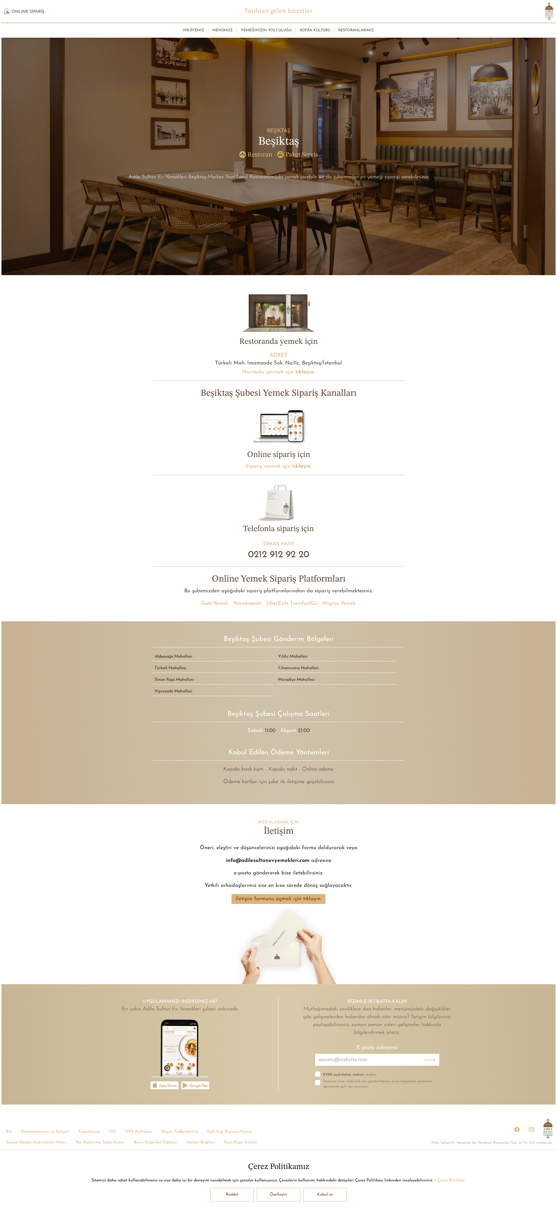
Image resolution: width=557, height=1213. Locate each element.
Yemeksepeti (247, 603)
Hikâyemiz (193, 30)
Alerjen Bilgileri (200, 1142)
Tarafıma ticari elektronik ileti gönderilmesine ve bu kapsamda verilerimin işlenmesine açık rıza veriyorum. (377, 1084)
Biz (9, 1131)
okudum (350, 1074)
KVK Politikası (138, 1131)
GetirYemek (214, 603)
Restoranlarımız (356, 30)
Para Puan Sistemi (240, 1142)
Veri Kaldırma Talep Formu (99, 1142)
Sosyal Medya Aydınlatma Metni (36, 1142)
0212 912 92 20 (278, 555)
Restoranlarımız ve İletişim (45, 1131)
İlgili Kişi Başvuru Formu (229, 1131)
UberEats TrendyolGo (292, 603)
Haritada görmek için (278, 372)
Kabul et (325, 1194)
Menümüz (222, 30)
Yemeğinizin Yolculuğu (266, 30)
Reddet (232, 1194)
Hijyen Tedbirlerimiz (179, 1131)
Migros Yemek (339, 603)
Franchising (89, 1131)
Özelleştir (278, 1194)
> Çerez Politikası (450, 1180)
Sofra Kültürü (315, 30)
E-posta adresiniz (377, 1047)
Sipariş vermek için (278, 466)
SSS (112, 1131)
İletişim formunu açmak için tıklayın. (278, 899)
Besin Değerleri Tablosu (155, 1142)
